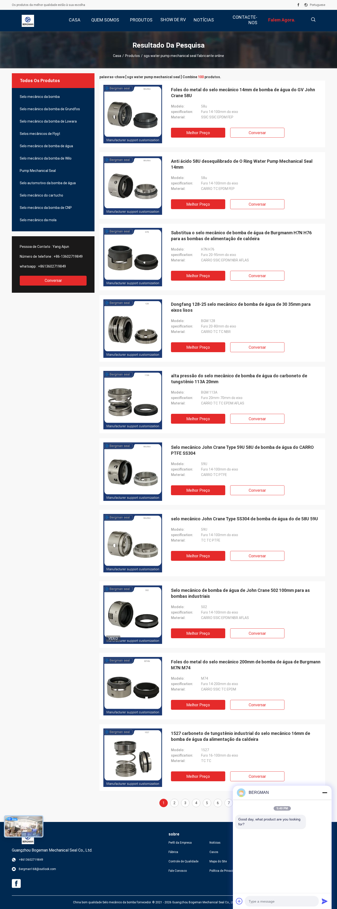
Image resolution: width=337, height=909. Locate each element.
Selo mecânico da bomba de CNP (46, 208)
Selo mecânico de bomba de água (46, 146)
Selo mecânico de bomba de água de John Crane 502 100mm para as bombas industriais (240, 593)
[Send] (325, 901)
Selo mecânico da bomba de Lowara (48, 121)
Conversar (53, 280)
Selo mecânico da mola (38, 220)
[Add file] (239, 901)
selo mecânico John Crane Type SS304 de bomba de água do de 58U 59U (244, 518)
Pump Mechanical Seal (38, 171)
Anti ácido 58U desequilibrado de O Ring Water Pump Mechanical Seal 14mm (242, 164)
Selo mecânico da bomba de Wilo (46, 158)
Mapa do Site (218, 861)
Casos (213, 852)
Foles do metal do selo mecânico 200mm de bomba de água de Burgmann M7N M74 (245, 664)
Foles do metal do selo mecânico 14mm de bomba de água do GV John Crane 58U (243, 92)
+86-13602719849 (68, 256)
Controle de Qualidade (183, 861)
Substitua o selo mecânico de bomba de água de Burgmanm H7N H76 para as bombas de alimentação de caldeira (241, 235)
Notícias (215, 842)
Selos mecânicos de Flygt (40, 134)
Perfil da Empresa (180, 842)
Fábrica (173, 852)
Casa (117, 56)
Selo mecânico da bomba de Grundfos (50, 109)
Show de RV (173, 19)
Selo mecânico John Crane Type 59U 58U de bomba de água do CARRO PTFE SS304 (242, 450)
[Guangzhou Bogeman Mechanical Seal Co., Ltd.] (28, 21)
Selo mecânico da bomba (40, 97)
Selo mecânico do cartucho (41, 195)
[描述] (313, 19)
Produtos (132, 56)
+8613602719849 (52, 266)
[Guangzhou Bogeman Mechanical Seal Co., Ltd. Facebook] (298, 5)
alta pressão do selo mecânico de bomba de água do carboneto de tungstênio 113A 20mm (239, 378)
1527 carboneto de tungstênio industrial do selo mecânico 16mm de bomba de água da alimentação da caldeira (240, 736)
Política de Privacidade (224, 871)
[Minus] (325, 793)
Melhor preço (198, 132)
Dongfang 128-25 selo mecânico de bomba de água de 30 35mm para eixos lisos (241, 307)
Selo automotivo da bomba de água (48, 183)
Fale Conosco (177, 871)
